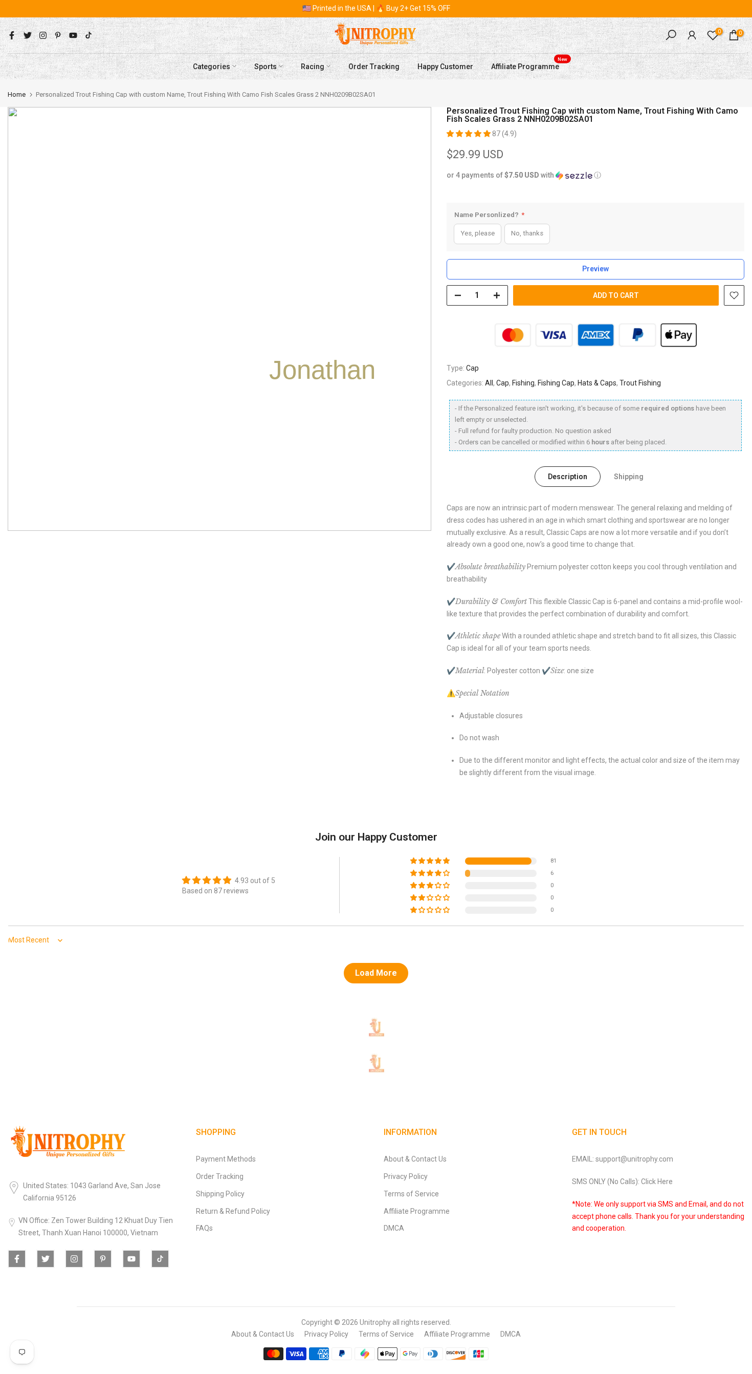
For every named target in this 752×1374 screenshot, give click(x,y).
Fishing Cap (556, 383)
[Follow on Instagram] (43, 35)
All (489, 383)
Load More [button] (376, 973)
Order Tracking (374, 66)
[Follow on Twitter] (28, 35)
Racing (312, 66)
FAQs (204, 1228)
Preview (595, 269)
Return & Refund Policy (233, 1211)
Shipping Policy (220, 1194)
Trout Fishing (640, 383)
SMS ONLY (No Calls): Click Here (622, 1181)
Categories (211, 66)
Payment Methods (226, 1159)
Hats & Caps (597, 383)
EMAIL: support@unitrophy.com (622, 1159)
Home (17, 94)
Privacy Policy (406, 1176)
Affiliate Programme (529, 65)
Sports (265, 66)
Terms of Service (411, 1194)
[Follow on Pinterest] (57, 35)
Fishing (523, 383)
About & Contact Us (415, 1159)
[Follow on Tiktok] (88, 35)
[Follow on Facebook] (12, 35)
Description (567, 477)
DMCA (394, 1228)
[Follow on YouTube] (73, 35)
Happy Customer (445, 66)
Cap (472, 368)
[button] (469, 134)
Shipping (629, 477)
